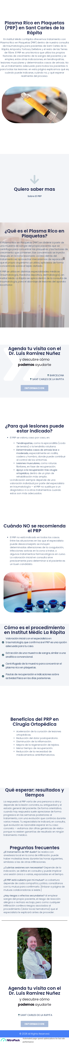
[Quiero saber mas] (34, 179)
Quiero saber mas (34, 189)
